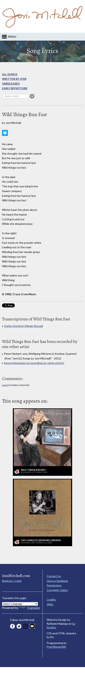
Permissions (54, 585)
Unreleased (11, 83)
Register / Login (12, 580)
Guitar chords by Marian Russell (23, 326)
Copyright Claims (57, 590)
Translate (33, 607)
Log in (5, 385)
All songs (9, 74)
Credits (51, 599)
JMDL (50, 604)
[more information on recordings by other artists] (34, 363)
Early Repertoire (14, 88)
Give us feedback (57, 580)
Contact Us (54, 576)
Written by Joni (14, 78)
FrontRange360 (56, 646)
